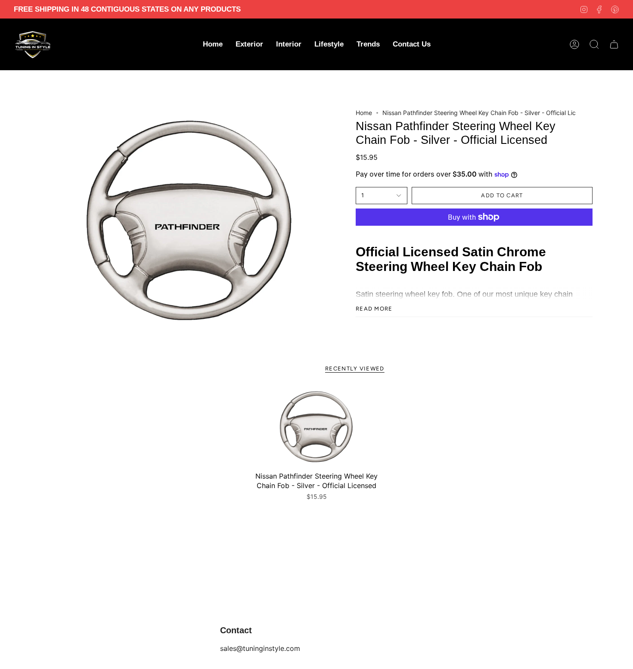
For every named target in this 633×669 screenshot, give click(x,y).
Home (364, 112)
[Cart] (614, 44)
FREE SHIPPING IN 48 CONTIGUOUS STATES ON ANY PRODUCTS (127, 9)
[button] (249, 44)
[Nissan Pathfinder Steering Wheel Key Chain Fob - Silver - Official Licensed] (316, 427)
